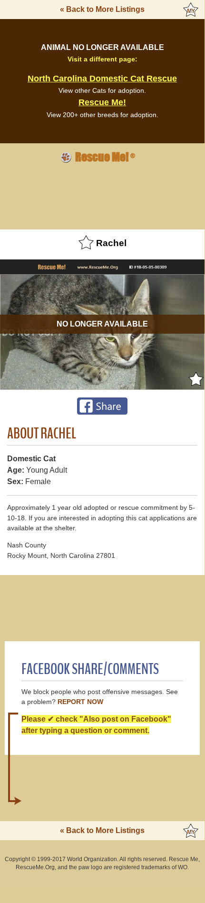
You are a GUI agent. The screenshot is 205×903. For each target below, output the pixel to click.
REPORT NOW (80, 701)
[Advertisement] (102, 194)
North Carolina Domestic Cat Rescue (102, 78)
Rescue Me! (102, 102)
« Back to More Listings (102, 9)
